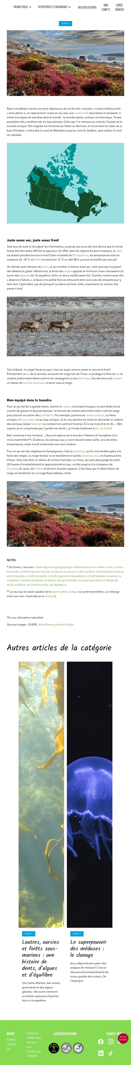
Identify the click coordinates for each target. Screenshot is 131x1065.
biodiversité (81, 113)
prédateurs (46, 415)
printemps (79, 451)
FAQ (9, 1049)
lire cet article (103, 428)
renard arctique (95, 415)
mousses (12, 469)
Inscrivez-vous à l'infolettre (34, 1053)
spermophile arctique (65, 592)
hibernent (36, 424)
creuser (117, 378)
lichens (38, 469)
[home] (8, 7)
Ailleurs (29, 934)
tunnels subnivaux (34, 383)
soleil (119, 251)
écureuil (50, 596)
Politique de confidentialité (34, 1035)
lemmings (84, 378)
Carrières (11, 1044)
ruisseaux (87, 456)
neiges (68, 271)
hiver (38, 259)
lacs (96, 456)
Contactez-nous (32, 1044)
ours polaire (28, 420)
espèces (25, 275)
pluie (45, 267)
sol (28, 374)
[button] (22, 7)
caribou (67, 406)
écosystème (81, 255)
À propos (11, 1039)
